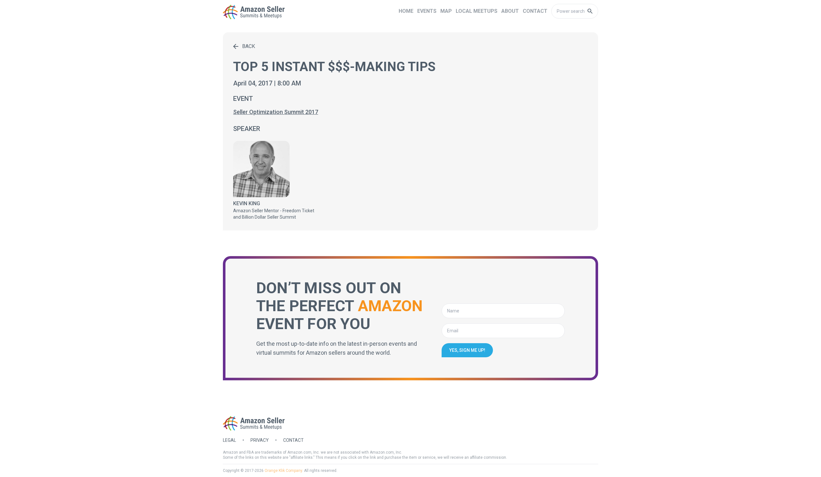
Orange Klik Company (283, 470)
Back (248, 46)
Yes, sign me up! (467, 350)
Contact (293, 440)
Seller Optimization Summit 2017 (275, 112)
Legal (229, 440)
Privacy (259, 440)
